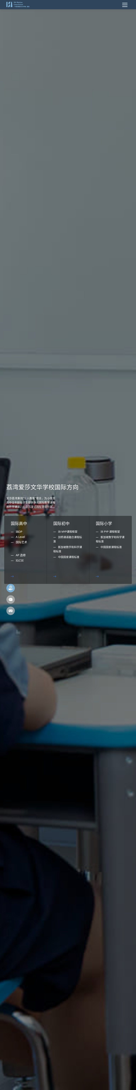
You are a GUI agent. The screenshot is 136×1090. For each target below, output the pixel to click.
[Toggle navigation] (125, 4)
